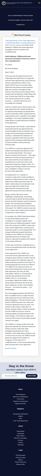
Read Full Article (10, 348)
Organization (20, 431)
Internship (21, 445)
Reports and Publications (20, 396)
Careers (20, 442)
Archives (20, 440)
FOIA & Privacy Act (20, 462)
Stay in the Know (21, 366)
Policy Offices (20, 435)
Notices (20, 460)
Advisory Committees (20, 438)
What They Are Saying (12, 45)
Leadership (20, 433)
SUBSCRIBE (31, 376)
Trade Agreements (11, 40)
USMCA (20, 416)
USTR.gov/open (20, 455)
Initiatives (20, 409)
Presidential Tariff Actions (20, 414)
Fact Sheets (20, 399)
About (20, 426)
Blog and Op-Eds (20, 403)
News (20, 389)
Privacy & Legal (20, 457)
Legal (20, 450)
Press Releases (20, 394)
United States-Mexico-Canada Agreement (20, 43)
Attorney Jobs (20, 464)
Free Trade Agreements (27, 40)
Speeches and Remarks (20, 401)
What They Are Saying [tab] (22, 35)
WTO (20, 418)
